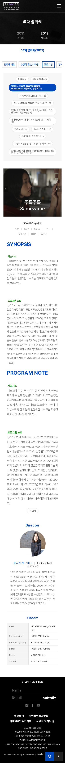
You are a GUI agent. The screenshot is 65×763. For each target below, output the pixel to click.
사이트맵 (59, 5)
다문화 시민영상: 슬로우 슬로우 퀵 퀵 (33, 143)
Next (59, 189)
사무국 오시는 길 (45, 721)
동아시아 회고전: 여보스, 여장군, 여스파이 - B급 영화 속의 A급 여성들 (31, 111)
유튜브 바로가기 (38, 705)
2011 (20, 35)
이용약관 (19, 716)
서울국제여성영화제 (11, 6)
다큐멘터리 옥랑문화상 (32, 136)
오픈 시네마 (20, 129)
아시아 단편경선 (42, 129)
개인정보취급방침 (38, 716)
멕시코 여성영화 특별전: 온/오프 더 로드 (32, 103)
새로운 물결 (40, 79)
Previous (5, 189)
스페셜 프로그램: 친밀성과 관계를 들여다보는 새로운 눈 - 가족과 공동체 (32, 151)
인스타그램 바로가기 (27, 705)
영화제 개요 (9, 64)
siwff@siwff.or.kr (36, 740)
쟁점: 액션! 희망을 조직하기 (32, 96)
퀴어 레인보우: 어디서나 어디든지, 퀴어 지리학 (31, 120)
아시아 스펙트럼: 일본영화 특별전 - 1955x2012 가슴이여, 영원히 (26, 87)
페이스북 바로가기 (32, 705)
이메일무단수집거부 (20, 721)
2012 (45, 35)
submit (48, 698)
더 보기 (32, 510)
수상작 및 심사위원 (29, 64)
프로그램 (48, 64)
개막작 (22, 79)
